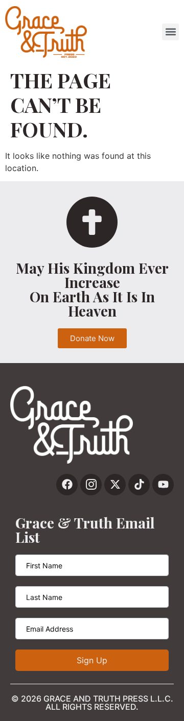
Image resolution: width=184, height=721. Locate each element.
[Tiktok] (139, 484)
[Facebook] (67, 484)
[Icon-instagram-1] (91, 484)
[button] (170, 31)
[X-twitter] (115, 484)
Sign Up (92, 660)
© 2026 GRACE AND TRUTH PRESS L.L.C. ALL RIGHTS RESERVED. (92, 702)
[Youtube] (163, 484)
